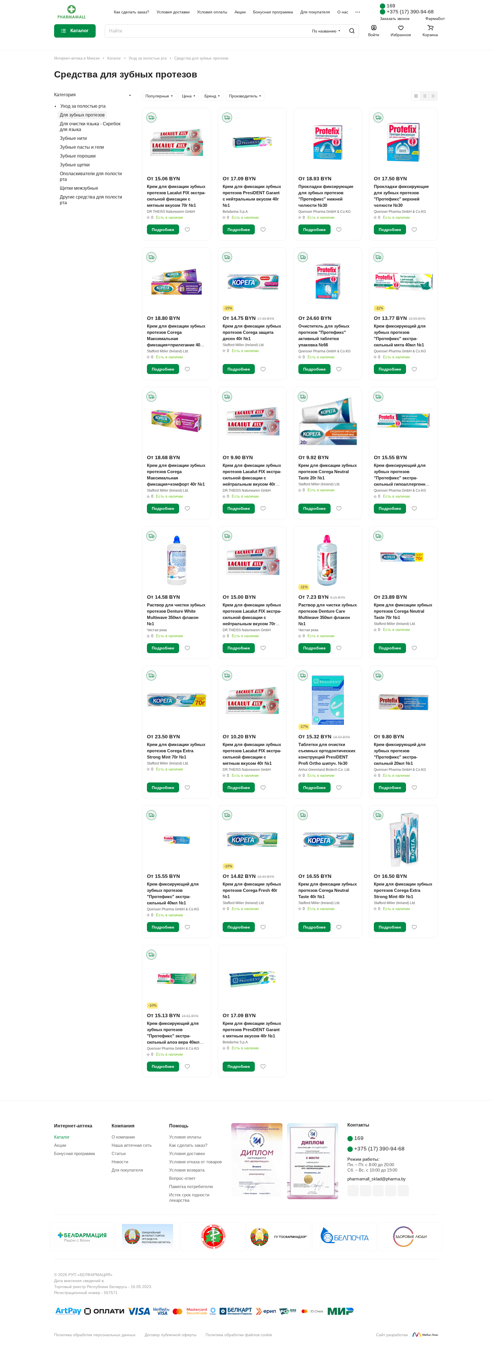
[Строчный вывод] (424, 96)
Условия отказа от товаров (195, 1161)
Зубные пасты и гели (82, 147)
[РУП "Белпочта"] (344, 1237)
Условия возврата (186, 1170)
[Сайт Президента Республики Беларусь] (147, 1237)
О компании (123, 1137)
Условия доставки (187, 1153)
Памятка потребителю (191, 1186)
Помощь (178, 1125)
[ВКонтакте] (353, 1190)
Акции (60, 1145)
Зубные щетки (75, 164)
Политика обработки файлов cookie (239, 1334)
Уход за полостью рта (83, 106)
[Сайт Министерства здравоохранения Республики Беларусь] (213, 1237)
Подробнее (163, 229)
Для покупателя (127, 1170)
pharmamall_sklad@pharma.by (376, 1178)
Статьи (119, 1153)
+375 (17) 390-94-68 (410, 12)
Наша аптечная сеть (132, 1145)
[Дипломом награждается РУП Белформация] (254, 1162)
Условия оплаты (185, 1137)
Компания (123, 1125)
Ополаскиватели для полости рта (91, 176)
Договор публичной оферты (170, 1334)
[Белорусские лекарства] (82, 1237)
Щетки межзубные (79, 188)
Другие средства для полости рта (91, 200)
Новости (120, 1161)
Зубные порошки (78, 156)
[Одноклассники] (403, 1190)
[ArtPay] (68, 1312)
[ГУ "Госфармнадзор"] (279, 1237)
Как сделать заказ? (188, 1145)
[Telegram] (390, 1190)
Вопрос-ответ (182, 1178)
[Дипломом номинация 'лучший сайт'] (310, 1162)
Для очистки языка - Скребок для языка (90, 126)
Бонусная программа (74, 1153)
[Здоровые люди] (410, 1237)
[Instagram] (378, 1190)
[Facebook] (365, 1190)
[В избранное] (187, 230)
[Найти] (352, 31)
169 (391, 6)
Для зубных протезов (82, 115)
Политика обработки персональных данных (95, 1334)
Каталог (61, 1137)
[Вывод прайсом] (433, 96)
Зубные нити (73, 138)
